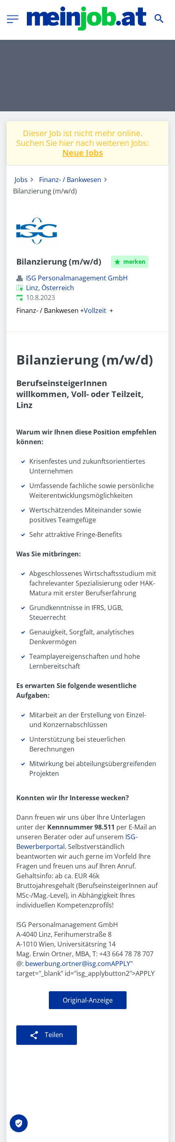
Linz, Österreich (50, 287)
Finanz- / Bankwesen (70, 179)
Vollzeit (95, 310)
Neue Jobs (82, 152)
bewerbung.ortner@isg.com (67, 963)
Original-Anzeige (88, 1000)
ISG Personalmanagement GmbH (77, 278)
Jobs (21, 179)
